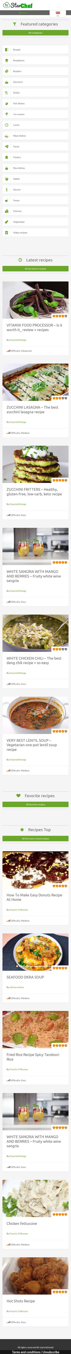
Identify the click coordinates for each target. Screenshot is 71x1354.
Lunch (16, 125)
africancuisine (17, 987)
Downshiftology (18, 339)
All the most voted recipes (35, 838)
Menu (24, 13)
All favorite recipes (35, 804)
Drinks (16, 92)
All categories (35, 32)
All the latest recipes (35, 268)
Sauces (17, 189)
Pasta (16, 146)
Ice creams (18, 114)
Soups (16, 200)
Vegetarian (19, 221)
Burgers (17, 71)
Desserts (18, 81)
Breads (16, 49)
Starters (17, 211)
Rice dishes (19, 168)
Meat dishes (19, 135)
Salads (16, 178)
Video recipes (20, 232)
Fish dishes (19, 103)
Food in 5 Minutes (19, 909)
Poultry (17, 157)
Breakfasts (18, 60)
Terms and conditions (26, 1352)
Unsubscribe (51, 1352)
